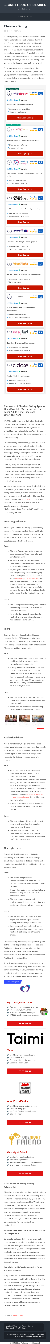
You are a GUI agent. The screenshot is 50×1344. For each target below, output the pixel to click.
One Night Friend (17, 1152)
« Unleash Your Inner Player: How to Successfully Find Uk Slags (19, 1327)
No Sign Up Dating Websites (27, 578)
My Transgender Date (19, 1002)
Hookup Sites (18, 1315)
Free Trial (25, 1023)
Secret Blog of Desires (25, 5)
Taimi (10, 1050)
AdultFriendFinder (17, 1101)
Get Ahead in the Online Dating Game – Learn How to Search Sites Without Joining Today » (25, 1335)
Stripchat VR (26, 499)
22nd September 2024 (13, 31)
